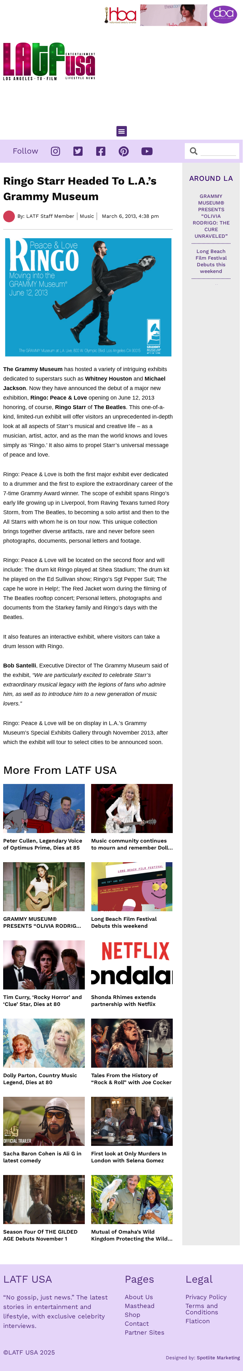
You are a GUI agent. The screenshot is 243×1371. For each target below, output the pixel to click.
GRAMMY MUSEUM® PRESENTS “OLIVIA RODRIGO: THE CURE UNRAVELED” (42, 922)
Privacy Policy (206, 1297)
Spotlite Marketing (218, 1358)
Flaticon (197, 1321)
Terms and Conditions (201, 1309)
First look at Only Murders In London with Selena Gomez (129, 1157)
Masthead (140, 1306)
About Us (139, 1297)
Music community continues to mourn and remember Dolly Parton (131, 844)
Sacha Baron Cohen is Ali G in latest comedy (42, 1157)
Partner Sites (145, 1332)
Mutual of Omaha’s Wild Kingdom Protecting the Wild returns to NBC (129, 1235)
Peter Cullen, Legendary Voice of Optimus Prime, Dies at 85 (42, 844)
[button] (121, 131)
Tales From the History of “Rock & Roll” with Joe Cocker (131, 1078)
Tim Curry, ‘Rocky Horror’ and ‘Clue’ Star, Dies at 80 (42, 1000)
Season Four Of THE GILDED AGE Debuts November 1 (40, 1235)
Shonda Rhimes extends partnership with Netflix (123, 1000)
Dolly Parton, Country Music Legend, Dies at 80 (40, 1078)
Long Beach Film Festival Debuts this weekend (124, 922)
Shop (132, 1314)
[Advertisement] (172, 73)
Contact (137, 1323)
